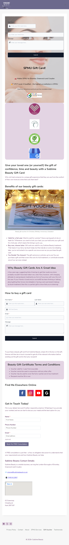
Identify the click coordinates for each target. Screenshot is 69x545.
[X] (7, 523)
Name (7, 417)
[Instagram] (10, 523)
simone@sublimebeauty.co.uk (17, 472)
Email (10, 31)
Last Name (37, 300)
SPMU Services (36, 530)
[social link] (22, 393)
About (27, 530)
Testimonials (58, 530)
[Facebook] (3, 523)
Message (10, 38)
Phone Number (10, 425)
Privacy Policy (11, 530)
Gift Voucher (47, 530)
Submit (36, 55)
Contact (20, 530)
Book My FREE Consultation (17, 444)
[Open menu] (65, 4)
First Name (12, 22)
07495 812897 (12, 478)
